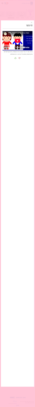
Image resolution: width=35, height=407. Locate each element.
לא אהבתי (19, 58)
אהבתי (15, 58)
